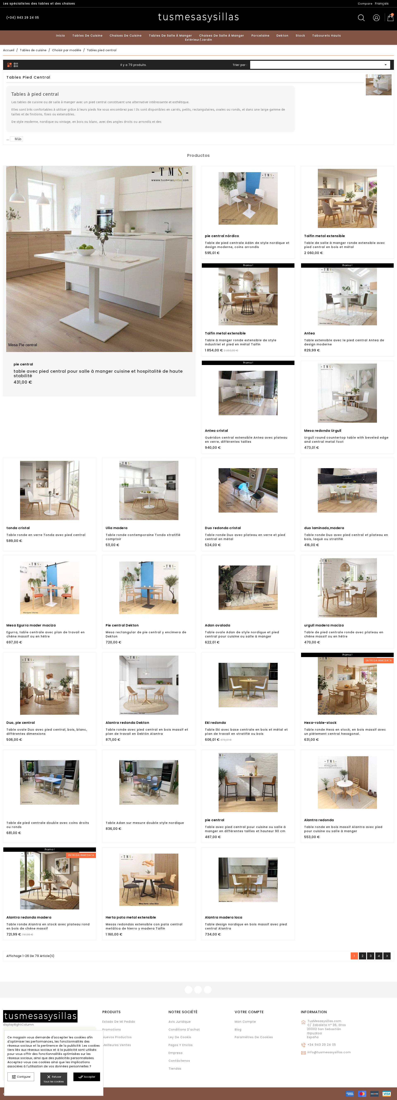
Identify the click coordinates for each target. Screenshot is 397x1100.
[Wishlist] (190, 171)
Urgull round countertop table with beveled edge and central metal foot (346, 439)
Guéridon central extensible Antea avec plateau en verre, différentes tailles (246, 439)
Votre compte (249, 1011)
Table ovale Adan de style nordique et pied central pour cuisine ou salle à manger (242, 634)
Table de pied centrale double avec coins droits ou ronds (47, 825)
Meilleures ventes (116, 1045)
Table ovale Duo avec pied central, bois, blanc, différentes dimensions (46, 732)
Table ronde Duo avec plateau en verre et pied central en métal (245, 537)
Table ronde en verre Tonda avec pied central (46, 535)
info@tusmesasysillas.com (329, 1052)
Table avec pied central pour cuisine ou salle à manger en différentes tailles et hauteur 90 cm (245, 829)
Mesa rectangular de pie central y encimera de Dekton (146, 634)
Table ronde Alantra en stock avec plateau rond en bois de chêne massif (48, 926)
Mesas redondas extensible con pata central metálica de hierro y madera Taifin (144, 926)
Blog (238, 1029)
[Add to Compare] (99, 335)
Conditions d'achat (184, 1029)
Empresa (176, 1053)
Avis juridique (180, 1022)
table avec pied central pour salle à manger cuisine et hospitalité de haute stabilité (98, 373)
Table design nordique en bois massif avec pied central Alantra (246, 926)
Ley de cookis (180, 1037)
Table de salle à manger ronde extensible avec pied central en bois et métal (344, 245)
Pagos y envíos (181, 1045)
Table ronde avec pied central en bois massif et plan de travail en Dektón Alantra (147, 732)
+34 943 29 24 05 (321, 1045)
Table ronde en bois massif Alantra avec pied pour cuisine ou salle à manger (343, 829)
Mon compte (245, 1022)
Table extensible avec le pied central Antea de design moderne (344, 342)
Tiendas (175, 1069)
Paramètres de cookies (254, 1037)
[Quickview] (108, 335)
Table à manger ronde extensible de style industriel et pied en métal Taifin (240, 342)
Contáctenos (179, 1061)
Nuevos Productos (117, 1037)
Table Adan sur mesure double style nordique (145, 823)
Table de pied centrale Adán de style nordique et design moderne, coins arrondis (247, 245)
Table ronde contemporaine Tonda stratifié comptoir (143, 537)
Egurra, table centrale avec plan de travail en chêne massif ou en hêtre (45, 634)
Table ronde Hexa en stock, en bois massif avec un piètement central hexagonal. (345, 732)
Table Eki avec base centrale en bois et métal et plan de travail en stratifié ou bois (246, 732)
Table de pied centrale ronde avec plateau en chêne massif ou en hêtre (343, 634)
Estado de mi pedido (118, 1022)
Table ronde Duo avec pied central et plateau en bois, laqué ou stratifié (346, 537)
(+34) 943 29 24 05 (22, 18)
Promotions (111, 1029)
